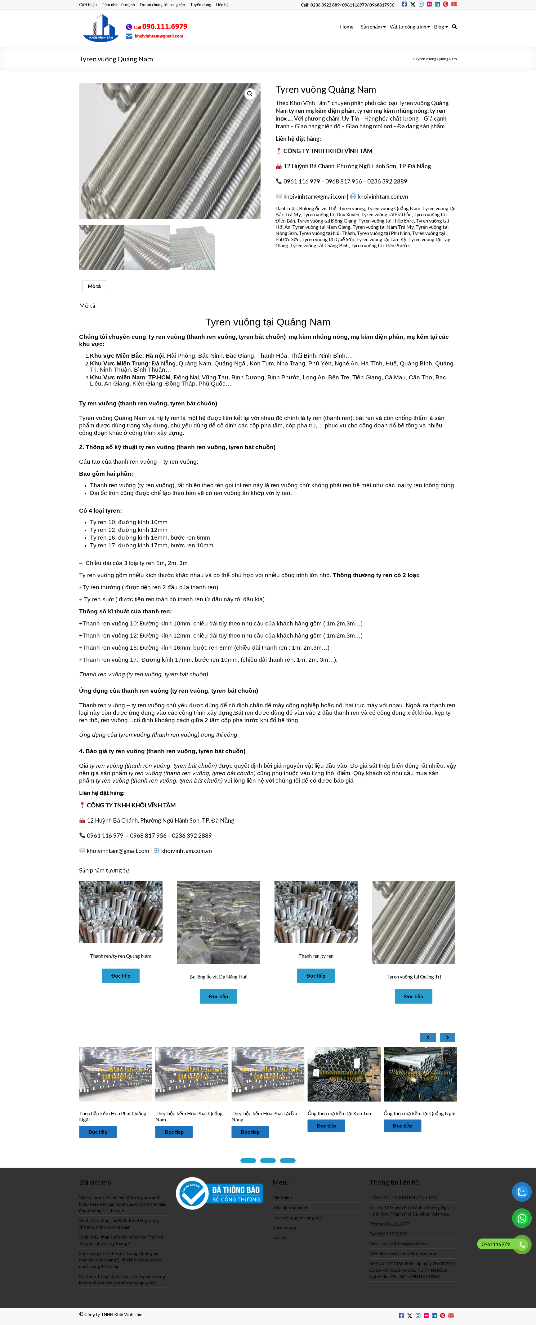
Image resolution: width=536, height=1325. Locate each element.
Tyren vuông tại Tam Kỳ (381, 239)
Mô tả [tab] (94, 286)
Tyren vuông (352, 208)
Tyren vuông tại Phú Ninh (383, 233)
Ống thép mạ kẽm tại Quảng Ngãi (298, 1113)
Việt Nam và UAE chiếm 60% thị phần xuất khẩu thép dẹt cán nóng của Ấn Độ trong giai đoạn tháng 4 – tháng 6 (122, 1204)
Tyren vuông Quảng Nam (393, 208)
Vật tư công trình (408, 26)
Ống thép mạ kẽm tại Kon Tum (218, 1113)
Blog (439, 26)
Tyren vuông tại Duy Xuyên (330, 214)
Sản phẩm (371, 26)
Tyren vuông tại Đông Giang (326, 220)
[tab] (248, 1160)
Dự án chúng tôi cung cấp (162, 4)
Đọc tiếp (120, 975)
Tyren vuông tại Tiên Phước (380, 245)
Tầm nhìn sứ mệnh (118, 4)
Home (346, 26)
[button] (250, 93)
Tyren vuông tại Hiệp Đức (386, 220)
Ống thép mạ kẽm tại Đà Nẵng (447, 1113)
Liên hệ (222, 4)
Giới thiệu (88, 4)
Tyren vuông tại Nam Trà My (382, 227)
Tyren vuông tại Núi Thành (327, 233)
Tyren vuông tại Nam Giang (321, 227)
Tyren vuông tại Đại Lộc (386, 214)
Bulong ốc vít (313, 208)
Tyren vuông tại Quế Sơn (328, 239)
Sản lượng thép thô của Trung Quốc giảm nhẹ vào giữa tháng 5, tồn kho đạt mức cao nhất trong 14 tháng (120, 1260)
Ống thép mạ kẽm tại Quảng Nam (374, 1113)
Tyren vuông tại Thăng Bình (319, 245)
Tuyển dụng (200, 4)
